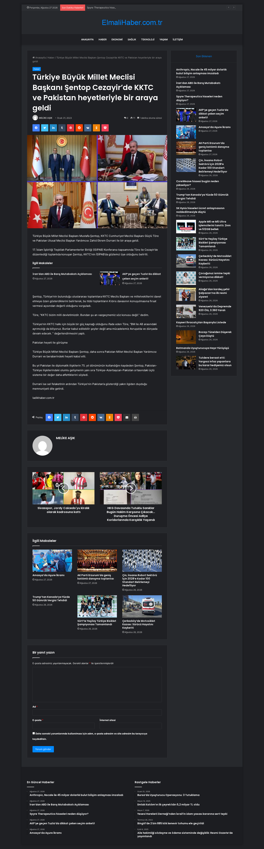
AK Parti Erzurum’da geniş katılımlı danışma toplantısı (95, 576)
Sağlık (132, 39)
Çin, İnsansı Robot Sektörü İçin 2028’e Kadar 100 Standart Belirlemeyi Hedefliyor (139, 580)
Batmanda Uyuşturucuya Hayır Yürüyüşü (202, 348)
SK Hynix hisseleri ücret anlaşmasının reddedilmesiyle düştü (200, 210)
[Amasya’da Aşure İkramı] (52, 561)
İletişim (178, 39)
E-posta (38, 720)
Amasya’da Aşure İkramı (48, 575)
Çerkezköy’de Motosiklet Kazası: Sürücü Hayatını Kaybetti (138, 624)
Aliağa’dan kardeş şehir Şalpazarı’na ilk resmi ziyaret (214, 293)
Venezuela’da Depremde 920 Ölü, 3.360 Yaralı (215, 308)
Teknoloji (147, 39)
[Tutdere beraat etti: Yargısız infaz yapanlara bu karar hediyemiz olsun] (186, 362)
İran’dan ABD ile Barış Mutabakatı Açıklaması (62, 274)
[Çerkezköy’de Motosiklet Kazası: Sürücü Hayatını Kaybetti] (142, 606)
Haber (102, 39)
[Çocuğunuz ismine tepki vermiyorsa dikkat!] (186, 278)
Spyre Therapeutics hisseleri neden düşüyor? (112, 7)
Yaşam (163, 39)
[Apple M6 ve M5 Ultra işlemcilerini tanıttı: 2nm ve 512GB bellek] (186, 226)
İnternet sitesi (108, 720)
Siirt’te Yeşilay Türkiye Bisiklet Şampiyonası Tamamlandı (96, 622)
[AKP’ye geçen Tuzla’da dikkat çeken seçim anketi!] (110, 278)
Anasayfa (87, 39)
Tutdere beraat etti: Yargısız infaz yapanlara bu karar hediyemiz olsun (215, 361)
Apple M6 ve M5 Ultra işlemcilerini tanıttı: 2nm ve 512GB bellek (215, 225)
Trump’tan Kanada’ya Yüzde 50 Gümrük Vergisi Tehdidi (51, 598)
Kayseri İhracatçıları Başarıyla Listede (201, 322)
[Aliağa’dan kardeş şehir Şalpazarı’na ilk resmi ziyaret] (186, 294)
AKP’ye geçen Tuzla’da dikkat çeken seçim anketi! (213, 113)
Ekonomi (117, 39)
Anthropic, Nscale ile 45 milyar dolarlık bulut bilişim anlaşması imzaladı (201, 71)
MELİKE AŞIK (45, 118)
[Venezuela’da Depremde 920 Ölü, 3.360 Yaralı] (186, 311)
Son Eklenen (204, 56)
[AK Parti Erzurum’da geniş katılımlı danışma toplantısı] (97, 561)
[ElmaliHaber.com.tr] (132, 22)
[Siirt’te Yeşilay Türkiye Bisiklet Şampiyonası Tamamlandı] (97, 606)
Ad (35, 706)
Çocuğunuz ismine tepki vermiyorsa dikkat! (214, 275)
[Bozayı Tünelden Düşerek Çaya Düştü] (186, 337)
